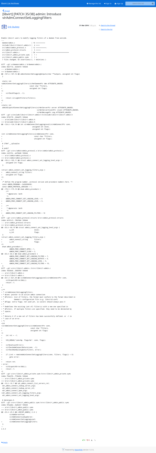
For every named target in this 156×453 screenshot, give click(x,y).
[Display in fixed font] (91, 440)
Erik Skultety (13, 26)
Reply (5, 442)
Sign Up (119, 3)
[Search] (153, 3)
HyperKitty (79, 450)
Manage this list (94, 3)
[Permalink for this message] (95, 440)
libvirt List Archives (10, 3)
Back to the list (106, 29)
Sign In (108, 3)
